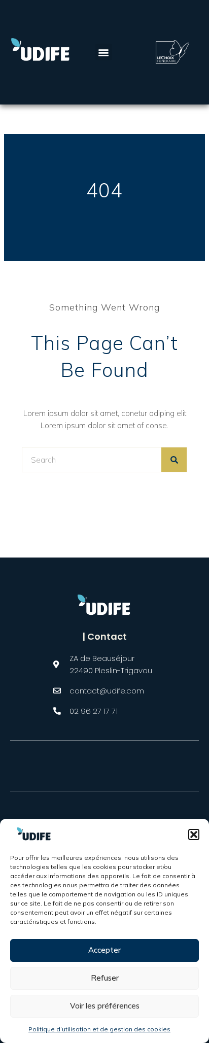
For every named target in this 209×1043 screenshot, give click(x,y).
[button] (194, 834)
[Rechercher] (174, 459)
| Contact (104, 636)
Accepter (104, 950)
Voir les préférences (105, 1006)
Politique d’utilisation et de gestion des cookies (99, 1029)
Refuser (105, 978)
